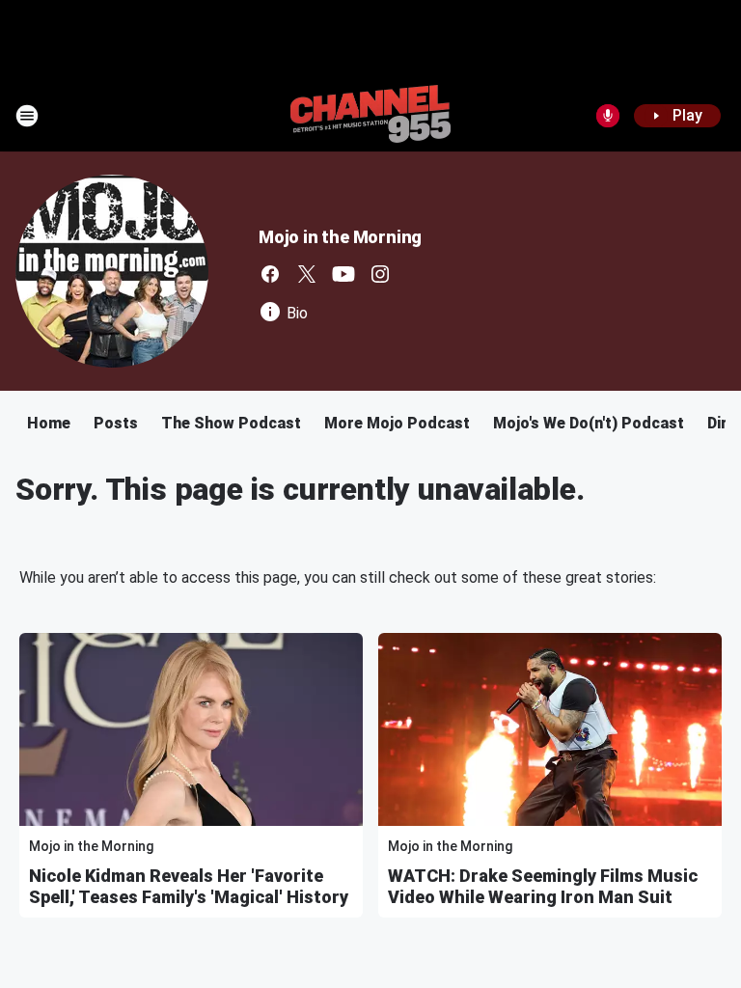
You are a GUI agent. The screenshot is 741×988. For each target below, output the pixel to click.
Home (48, 423)
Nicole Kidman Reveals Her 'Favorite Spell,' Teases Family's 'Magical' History (188, 886)
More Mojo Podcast (397, 423)
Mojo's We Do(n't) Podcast (588, 423)
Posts (116, 423)
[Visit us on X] (306, 274)
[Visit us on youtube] (343, 274)
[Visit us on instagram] (380, 274)
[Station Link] (370, 116)
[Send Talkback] (607, 115)
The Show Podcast (231, 423)
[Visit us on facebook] (270, 274)
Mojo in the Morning (340, 237)
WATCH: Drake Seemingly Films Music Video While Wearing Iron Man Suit (543, 886)
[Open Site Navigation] (27, 115)
